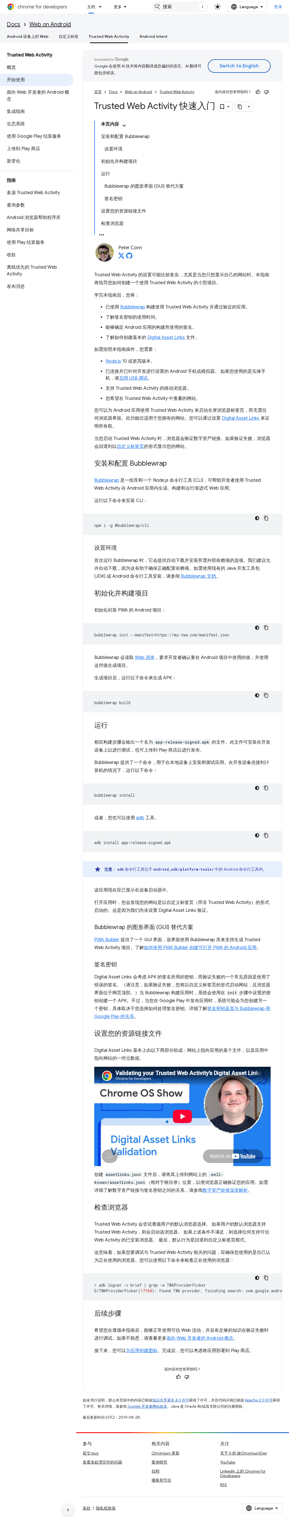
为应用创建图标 (141, 1350)
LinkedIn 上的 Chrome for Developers (243, 1473)
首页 (98, 91)
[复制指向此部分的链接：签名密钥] (122, 965)
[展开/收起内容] (124, 125)
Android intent (153, 36)
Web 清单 (145, 657)
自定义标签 (68, 36)
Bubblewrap (132, 307)
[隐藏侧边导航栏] (68, 1509)
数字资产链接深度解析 (225, 1190)
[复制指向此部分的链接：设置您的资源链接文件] (167, 1034)
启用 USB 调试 (133, 378)
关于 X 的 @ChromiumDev (243, 1453)
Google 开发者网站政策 (147, 1406)
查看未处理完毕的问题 (102, 1462)
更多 (118, 6)
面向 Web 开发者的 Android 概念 (200, 1338)
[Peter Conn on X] (121, 257)
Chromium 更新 (165, 1453)
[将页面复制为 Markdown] (240, 106)
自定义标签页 (130, 446)
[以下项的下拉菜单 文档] (102, 6)
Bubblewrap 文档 (198, 576)
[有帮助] (258, 92)
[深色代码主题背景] (257, 518)
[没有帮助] (266, 92)
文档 (91, 6)
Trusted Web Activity (109, 36)
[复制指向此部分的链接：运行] (113, 725)
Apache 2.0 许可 (259, 1400)
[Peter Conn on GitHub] (129, 257)
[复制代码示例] (266, 518)
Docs (13, 24)
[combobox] (180, 7)
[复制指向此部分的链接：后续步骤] (127, 1313)
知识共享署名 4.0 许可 (170, 1400)
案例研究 (159, 1462)
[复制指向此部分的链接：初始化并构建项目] (154, 593)
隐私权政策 (106, 1508)
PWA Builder (106, 940)
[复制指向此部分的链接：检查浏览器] (133, 1207)
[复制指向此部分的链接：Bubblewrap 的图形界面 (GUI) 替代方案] (199, 927)
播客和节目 (161, 1480)
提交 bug (90, 1453)
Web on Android (50, 24)
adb (140, 818)
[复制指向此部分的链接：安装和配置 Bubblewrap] (172, 464)
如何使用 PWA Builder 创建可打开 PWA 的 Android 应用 (200, 947)
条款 (87, 1508)
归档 (155, 1471)
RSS (223, 1484)
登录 (278, 6)
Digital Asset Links (166, 337)
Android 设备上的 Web (28, 36)
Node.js (113, 361)
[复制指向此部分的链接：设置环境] (122, 548)
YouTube (227, 1462)
